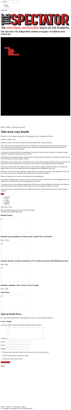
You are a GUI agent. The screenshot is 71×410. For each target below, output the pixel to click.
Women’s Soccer (13, 79)
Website (3, 348)
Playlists (10, 96)
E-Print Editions (9, 39)
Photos (6, 98)
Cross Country (12, 69)
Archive (6, 6)
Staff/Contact (8, 106)
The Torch (7, 103)
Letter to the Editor (13, 54)
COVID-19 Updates (14, 46)
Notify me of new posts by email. (12, 359)
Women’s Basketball (14, 76)
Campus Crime (12, 43)
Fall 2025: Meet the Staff (15, 110)
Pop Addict (11, 91)
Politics (10, 44)
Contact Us (11, 108)
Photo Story (11, 101)
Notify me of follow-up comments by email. (16, 355)
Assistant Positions (13, 111)
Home (6, 5)
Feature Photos (12, 100)
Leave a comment (40, 136)
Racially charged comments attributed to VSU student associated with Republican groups (34, 261)
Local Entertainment (14, 93)
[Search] (1, 10)
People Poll (11, 51)
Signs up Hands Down (11, 314)
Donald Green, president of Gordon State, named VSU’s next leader (26, 237)
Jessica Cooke (8, 207)
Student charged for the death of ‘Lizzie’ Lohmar (18, 210)
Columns (10, 53)
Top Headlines (30, 136)
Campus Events (12, 58)
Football (10, 71)
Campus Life (8, 56)
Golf (9, 83)
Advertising (16, 406)
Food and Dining (13, 61)
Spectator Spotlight (13, 64)
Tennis (10, 85)
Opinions (7, 48)
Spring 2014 (21, 136)
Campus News (12, 59)
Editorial (10, 49)
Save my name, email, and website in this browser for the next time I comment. (26, 352)
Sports (6, 66)
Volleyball (11, 81)
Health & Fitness (13, 68)
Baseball (10, 73)
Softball (10, 78)
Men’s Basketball (13, 74)
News (6, 41)
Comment (4, 338)
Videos (10, 95)
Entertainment (8, 86)
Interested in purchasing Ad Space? (18, 115)
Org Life (10, 63)
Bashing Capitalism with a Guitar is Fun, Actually (20, 285)
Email (3, 345)
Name (3, 342)
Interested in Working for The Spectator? (20, 113)
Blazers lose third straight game (11, 212)
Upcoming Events (9, 105)
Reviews (10, 90)
